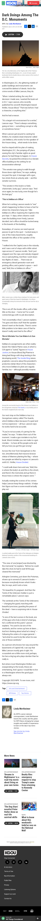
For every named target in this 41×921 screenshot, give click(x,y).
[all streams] (38, 918)
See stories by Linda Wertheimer (21, 732)
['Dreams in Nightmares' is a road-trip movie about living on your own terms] (12, 763)
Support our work (10, 894)
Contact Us (7, 898)
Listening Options (10, 889)
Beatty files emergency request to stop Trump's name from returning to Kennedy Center (29, 782)
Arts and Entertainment (17, 688)
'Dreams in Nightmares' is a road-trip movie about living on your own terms (11, 779)
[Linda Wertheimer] (7, 712)
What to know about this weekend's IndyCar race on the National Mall (29, 824)
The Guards (21, 407)
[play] (3, 918)
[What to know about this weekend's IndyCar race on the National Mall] (29, 806)
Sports (24, 815)
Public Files (7, 880)
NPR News (12, 693)
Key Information (9, 876)
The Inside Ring (23, 358)
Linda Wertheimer (15, 24)
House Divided (22, 462)
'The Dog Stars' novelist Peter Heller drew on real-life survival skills (11, 812)
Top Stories (25, 693)
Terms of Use (8, 871)
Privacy (6, 885)
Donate (34, 3)
